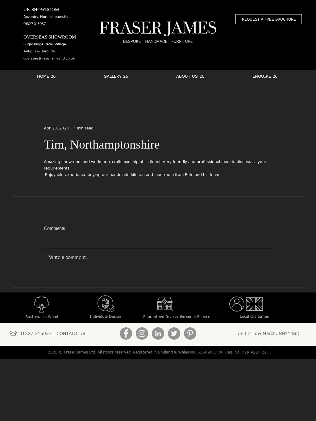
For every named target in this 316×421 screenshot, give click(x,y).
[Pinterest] (190, 333)
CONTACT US (70, 333)
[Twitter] (174, 333)
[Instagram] (142, 333)
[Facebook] (126, 333)
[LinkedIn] (158, 333)
